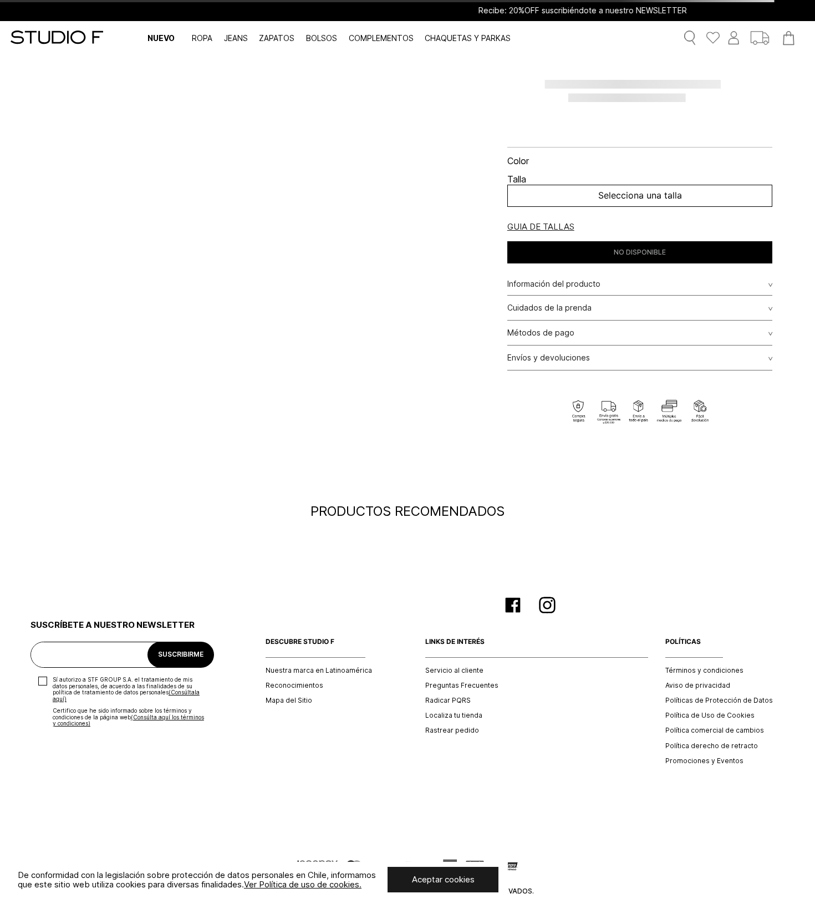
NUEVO (161, 38)
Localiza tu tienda (453, 715)
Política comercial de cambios (714, 730)
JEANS (236, 38)
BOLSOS (321, 38)
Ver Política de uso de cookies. (302, 884)
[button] (540, 227)
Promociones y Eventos (704, 761)
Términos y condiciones (704, 670)
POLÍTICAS (683, 642)
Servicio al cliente (454, 670)
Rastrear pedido (452, 730)
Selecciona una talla (640, 195)
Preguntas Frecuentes (461, 685)
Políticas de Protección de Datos (719, 700)
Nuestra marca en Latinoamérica (319, 670)
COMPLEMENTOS (381, 38)
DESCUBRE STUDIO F (300, 642)
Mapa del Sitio (289, 700)
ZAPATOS (276, 38)
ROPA (202, 38)
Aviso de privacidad (697, 685)
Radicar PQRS (448, 700)
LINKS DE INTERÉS (455, 642)
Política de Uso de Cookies (710, 715)
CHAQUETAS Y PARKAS (468, 38)
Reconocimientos (294, 685)
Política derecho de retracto (711, 746)
